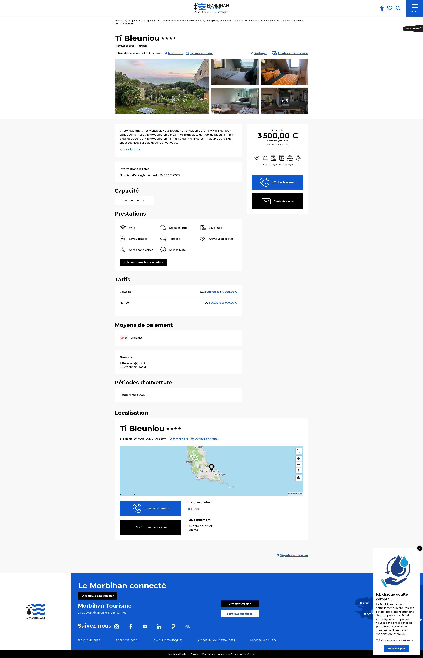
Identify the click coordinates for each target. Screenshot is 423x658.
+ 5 (284, 101)
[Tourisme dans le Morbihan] (211, 8)
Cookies (195, 654)
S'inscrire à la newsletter (97, 595)
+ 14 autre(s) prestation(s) (277, 164)
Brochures (89, 640)
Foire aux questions (239, 613)
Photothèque (167, 640)
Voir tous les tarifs (277, 144)
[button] (398, 8)
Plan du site (209, 654)
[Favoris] (390, 8)
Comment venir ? (239, 603)
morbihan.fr (263, 640)
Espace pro (126, 640)
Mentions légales (178, 654)
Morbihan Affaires (216, 640)
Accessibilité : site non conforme (236, 654)
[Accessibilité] (382, 8)
